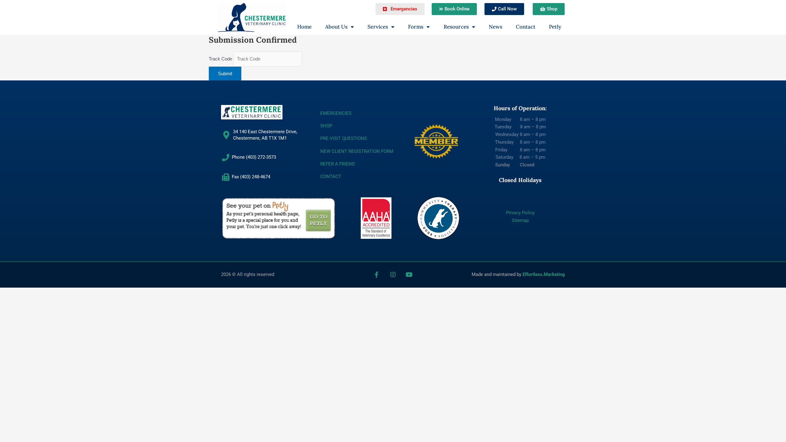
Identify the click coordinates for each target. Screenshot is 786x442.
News (495, 26)
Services (378, 26)
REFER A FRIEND (337, 164)
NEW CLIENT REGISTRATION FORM (356, 151)
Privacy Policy (520, 212)
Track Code (220, 58)
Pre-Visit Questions (343, 138)
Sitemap (520, 220)
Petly (555, 26)
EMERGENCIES (336, 113)
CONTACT (330, 176)
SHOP (326, 126)
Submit (225, 73)
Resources (456, 26)
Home (304, 26)
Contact (525, 26)
